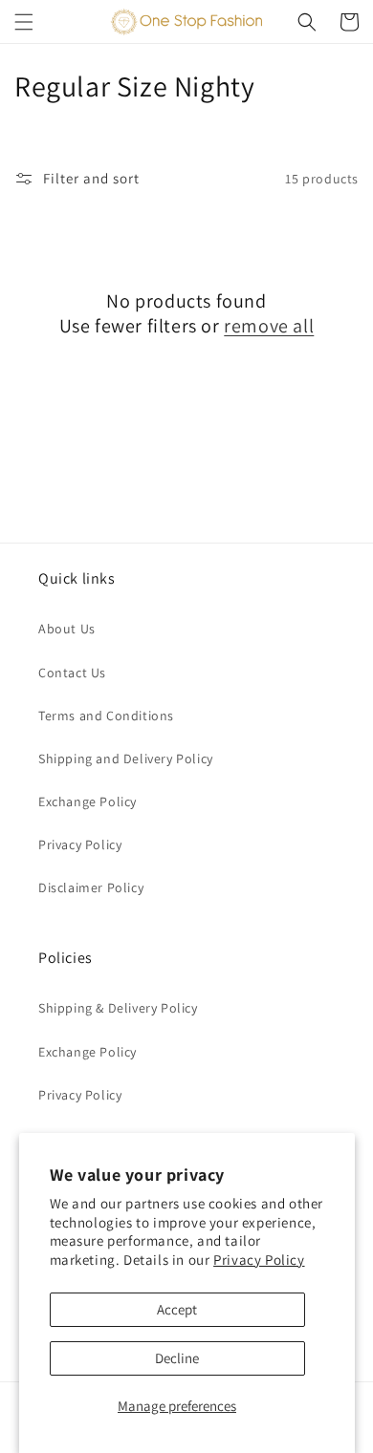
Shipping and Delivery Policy (125, 758)
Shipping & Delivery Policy (118, 1007)
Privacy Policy (258, 1259)
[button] (24, 22)
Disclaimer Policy (90, 887)
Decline (177, 1358)
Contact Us (72, 672)
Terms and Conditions (106, 715)
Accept (177, 1309)
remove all (269, 325)
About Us (67, 628)
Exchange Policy (87, 801)
